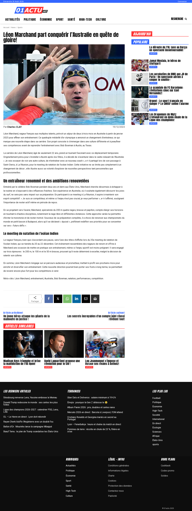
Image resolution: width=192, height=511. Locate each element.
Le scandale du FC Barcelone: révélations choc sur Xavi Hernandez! (166, 90)
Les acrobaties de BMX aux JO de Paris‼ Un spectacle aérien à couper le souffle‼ (168, 77)
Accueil (6, 27)
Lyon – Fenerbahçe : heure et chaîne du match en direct (94, 424)
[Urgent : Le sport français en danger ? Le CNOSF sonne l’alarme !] (140, 106)
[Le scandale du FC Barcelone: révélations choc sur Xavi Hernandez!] (140, 92)
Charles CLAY (14, 127)
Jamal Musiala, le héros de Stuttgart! (165, 62)
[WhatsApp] (67, 299)
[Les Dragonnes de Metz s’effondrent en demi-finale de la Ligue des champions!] (140, 119)
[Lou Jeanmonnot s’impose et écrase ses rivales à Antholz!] (105, 344)
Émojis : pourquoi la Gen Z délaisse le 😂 (87, 402)
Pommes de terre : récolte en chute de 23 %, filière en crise (93, 430)
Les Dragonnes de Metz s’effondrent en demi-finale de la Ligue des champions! (168, 117)
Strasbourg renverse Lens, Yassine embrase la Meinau (30, 397)
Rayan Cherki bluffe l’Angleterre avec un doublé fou (28, 421)
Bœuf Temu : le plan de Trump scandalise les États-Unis (30, 431)
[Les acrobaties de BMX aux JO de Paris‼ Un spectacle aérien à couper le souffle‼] (140, 79)
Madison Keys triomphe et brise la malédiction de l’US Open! (21, 362)
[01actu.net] (31, 10)
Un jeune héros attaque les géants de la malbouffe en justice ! (26, 317)
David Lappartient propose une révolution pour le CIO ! (62, 362)
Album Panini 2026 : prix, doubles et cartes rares (91, 407)
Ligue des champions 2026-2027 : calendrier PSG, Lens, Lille (30, 410)
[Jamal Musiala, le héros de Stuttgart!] (140, 65)
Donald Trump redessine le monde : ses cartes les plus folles (30, 403)
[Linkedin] (76, 299)
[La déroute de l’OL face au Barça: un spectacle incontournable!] (140, 52)
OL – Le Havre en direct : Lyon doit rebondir (24, 416)
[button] (180, 18)
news (13, 27)
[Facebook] (49, 299)
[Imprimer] (95, 299)
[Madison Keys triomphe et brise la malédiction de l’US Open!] (23, 344)
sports (20, 27)
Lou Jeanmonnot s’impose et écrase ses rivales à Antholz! (102, 362)
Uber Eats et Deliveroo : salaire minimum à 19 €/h (91, 397)
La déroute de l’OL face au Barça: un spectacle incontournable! (168, 48)
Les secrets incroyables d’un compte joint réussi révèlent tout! (96, 317)
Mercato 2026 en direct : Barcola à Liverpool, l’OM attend (95, 412)
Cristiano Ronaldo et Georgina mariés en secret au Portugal (91, 418)
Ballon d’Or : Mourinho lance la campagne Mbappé (27, 426)
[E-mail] (86, 299)
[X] (58, 299)
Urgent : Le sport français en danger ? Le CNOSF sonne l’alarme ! (169, 104)
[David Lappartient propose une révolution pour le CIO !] (64, 344)
